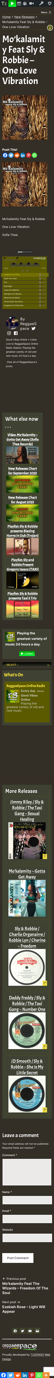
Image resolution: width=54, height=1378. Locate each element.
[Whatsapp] (34, 155)
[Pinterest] (28, 155)
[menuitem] (4, 3)
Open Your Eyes (10, 278)
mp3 (44, 275)
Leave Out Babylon (11, 290)
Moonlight (8, 286)
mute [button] (5, 258)
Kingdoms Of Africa (12, 275)
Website (7, 1229)
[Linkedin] (22, 155)
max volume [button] (17, 258)
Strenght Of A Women (13, 294)
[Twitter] (11, 155)
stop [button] (28, 263)
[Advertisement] (24, 391)
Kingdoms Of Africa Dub (13, 305)
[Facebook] (5, 155)
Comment (9, 1155)
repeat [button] (22, 271)
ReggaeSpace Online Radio (25, 686)
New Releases (24, 17)
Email (6, 1210)
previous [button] (13, 263)
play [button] (21, 263)
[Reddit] (17, 155)
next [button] (36, 263)
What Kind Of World (12, 298)
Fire (5, 282)
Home (6, 17)
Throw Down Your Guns (13, 302)
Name (7, 1192)
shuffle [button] (27, 271)
